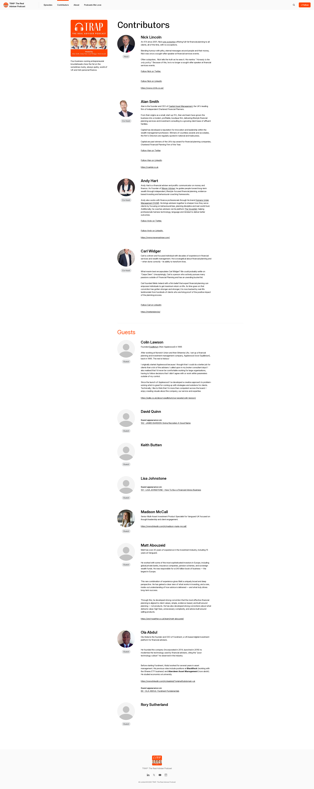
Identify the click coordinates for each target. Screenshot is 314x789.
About (76, 5)
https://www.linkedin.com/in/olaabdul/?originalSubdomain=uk (168, 681)
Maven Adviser (168, 188)
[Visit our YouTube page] (160, 775)
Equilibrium (153, 347)
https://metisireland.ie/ (150, 312)
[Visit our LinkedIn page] (148, 775)
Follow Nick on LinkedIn (151, 81)
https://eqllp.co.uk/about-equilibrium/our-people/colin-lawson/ (168, 398)
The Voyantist (191, 209)
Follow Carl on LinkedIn (151, 305)
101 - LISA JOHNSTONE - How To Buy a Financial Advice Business (171, 490)
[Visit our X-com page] (154, 775)
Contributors (63, 5)
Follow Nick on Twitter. (151, 71)
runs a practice (169, 42)
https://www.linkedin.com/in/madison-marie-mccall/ (164, 526)
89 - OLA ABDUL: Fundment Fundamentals (160, 691)
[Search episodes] (294, 4)
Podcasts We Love (92, 5)
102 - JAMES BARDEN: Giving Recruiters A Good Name (166, 423)
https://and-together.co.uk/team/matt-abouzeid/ (162, 619)
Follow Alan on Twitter (151, 150)
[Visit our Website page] (166, 775)
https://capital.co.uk (149, 167)
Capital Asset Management (181, 106)
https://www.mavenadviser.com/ (155, 237)
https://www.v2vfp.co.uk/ (152, 88)
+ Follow (305, 5)
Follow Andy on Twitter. (151, 221)
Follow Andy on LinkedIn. (152, 230)
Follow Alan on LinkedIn (151, 160)
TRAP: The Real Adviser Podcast (17, 5)
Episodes (48, 5)
